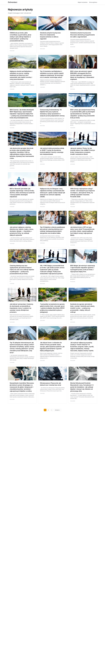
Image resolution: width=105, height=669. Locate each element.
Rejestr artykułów (82, 2)
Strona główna (93, 2)
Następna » (57, 410)
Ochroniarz (12, 2)
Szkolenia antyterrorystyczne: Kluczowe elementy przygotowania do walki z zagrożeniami (82, 35)
